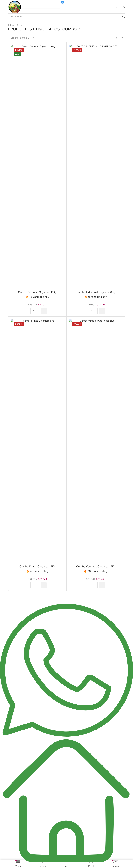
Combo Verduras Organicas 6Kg (95, 566)
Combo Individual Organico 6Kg (95, 292)
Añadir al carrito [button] (34, 167)
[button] (44, 311)
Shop (19, 25)
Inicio (11, 25)
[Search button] (123, 17)
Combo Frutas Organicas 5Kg (37, 566)
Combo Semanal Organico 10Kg (37, 292)
